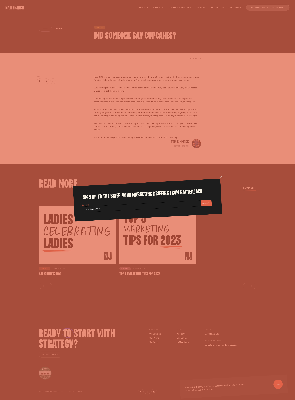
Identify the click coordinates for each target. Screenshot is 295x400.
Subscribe (206, 203)
